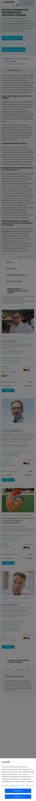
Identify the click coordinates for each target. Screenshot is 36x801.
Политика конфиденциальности (13, 785)
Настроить (18, 796)
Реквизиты (30, 785)
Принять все (18, 791)
